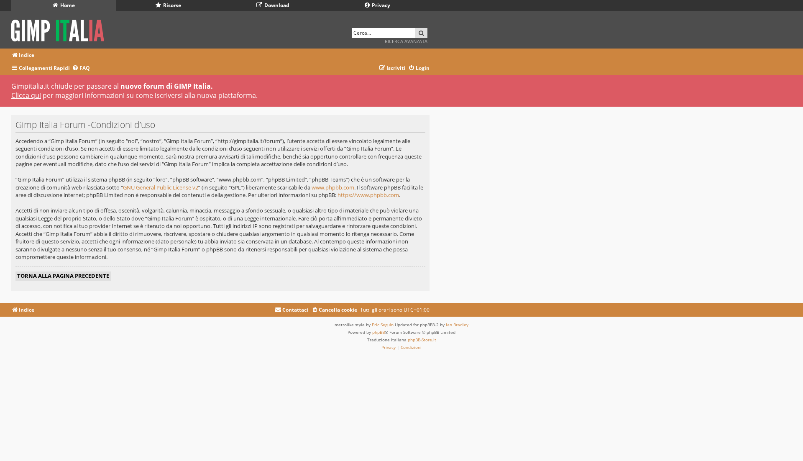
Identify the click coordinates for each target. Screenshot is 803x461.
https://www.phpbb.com (368, 195)
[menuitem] (81, 68)
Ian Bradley (457, 325)
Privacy (380, 5)
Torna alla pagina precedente (63, 275)
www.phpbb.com (333, 187)
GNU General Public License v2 (160, 187)
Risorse (171, 5)
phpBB (378, 332)
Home (67, 5)
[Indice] (60, 29)
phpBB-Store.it (422, 340)
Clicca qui (26, 95)
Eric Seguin (383, 325)
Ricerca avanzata (406, 41)
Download (276, 5)
